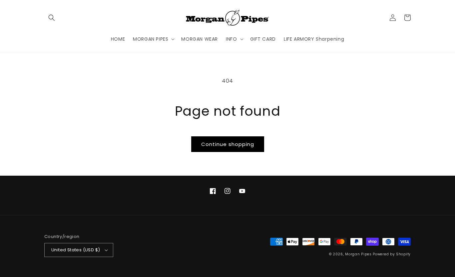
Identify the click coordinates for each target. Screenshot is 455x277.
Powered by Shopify (392, 254)
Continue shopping (227, 144)
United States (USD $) (75, 250)
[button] (51, 17)
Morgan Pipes (358, 254)
